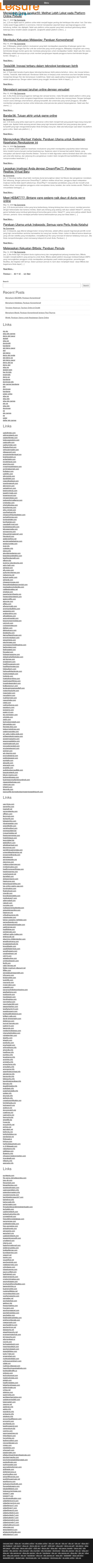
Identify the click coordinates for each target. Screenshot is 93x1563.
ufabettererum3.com (11, 1500)
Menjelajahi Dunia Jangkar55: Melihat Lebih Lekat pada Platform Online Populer (44, 14)
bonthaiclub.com (9, 522)
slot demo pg (8, 357)
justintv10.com (8, 1025)
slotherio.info (8, 1098)
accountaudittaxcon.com (12, 1418)
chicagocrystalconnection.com (14, 1156)
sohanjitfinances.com (11, 1476)
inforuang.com (8, 975)
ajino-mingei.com (9, 510)
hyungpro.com (8, 1308)
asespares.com (9, 611)
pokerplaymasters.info (11, 1192)
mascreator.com (9, 693)
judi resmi (17, 1546)
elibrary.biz (7, 560)
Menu (46, 2)
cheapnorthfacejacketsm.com (14, 514)
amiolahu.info (8, 1062)
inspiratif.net (7, 809)
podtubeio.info (8, 1088)
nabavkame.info (9, 1148)
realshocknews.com (10, 1378)
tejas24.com (7, 1040)
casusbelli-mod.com (10, 524)
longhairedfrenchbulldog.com (14, 1284)
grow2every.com (9, 661)
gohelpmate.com (9, 932)
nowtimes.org (8, 1112)
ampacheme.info (9, 1064)
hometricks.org (8, 1438)
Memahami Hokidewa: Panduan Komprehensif (23, 302)
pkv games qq (15, 1553)
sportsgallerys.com (10, 1325)
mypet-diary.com (9, 984)
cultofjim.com (8, 473)
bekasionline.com (9, 821)
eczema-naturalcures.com (13, 563)
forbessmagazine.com (11, 654)
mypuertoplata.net (10, 833)
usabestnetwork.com (11, 1235)
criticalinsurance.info (11, 915)
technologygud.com (10, 1375)
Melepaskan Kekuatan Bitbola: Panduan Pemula (33, 248)
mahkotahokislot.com (11, 1358)
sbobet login (7, 369)
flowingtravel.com (9, 891)
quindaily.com (8, 760)
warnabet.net (8, 1129)
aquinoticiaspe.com (10, 1281)
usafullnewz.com (9, 432)
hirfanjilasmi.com (9, 1435)
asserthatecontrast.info (11, 1071)
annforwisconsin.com (11, 469)
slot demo (6, 353)
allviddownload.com (10, 845)
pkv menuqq (24, 1550)
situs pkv (6, 398)
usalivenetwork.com (10, 1211)
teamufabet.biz (8, 840)
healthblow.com (9, 929)
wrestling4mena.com (11, 941)
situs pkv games (9, 333)
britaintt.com (7, 787)
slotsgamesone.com (10, 879)
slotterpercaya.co (9, 1471)
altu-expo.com (8, 570)
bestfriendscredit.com (11, 558)
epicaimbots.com (9, 640)
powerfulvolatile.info (10, 1090)
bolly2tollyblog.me (10, 1134)
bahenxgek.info (9, 1202)
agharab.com (8, 579)
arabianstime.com (10, 613)
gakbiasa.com (8, 1151)
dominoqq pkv (8, 382)
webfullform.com (9, 842)
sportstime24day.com (11, 1312)
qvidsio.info (7, 1093)
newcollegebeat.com (11, 481)
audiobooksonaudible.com (13, 770)
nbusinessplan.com (10, 823)
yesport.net (7, 1255)
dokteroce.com (8, 1021)
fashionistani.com (9, 647)
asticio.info (7, 1409)
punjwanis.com (8, 1175)
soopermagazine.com (11, 738)
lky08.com (7, 963)
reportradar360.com (10, 1004)
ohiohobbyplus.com (10, 505)
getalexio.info (8, 1416)
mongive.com (8, 905)
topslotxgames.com (10, 871)
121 (24, 273)
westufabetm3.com (10, 1529)
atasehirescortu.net (10, 1332)
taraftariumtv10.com (10, 1009)
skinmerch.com (9, 485)
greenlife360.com (9, 826)
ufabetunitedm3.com (11, 1512)
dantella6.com (8, 876)
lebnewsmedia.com (10, 529)
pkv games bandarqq (11, 384)
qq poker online (28, 1543)
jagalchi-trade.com (10, 493)
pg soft (43, 1546)
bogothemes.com (9, 507)
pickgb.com (7, 1380)
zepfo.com (7, 719)
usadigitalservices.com (11, 948)
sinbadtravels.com (10, 1228)
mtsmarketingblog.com (11, 1033)
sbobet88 (67, 1555)
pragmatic (7, 374)
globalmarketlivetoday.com (13, 657)
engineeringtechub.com (12, 1334)
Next (28, 273)
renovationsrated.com (11, 746)
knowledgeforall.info (10, 944)
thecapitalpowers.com (11, 1486)
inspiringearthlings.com (12, 681)
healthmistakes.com (10, 1382)
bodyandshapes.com (11, 777)
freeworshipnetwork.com (12, 596)
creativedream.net (10, 953)
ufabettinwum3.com (10, 1510)
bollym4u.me (8, 1131)
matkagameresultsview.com (13, 907)
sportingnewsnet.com (11, 1310)
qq (4, 410)
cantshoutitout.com (10, 828)
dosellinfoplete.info (10, 1086)
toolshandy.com (9, 994)
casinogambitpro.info (11, 1190)
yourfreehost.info (9, 512)
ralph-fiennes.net (9, 965)
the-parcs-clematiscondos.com (14, 1178)
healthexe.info (8, 1052)
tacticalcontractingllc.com (12, 1484)
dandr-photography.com (12, 1018)
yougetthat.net (8, 1259)
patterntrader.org (9, 1387)
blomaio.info (7, 1083)
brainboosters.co (9, 457)
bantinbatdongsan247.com (13, 1197)
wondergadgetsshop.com (12, 541)
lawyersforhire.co (9, 1286)
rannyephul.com (9, 1001)
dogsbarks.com (9, 632)
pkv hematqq (46, 1550)
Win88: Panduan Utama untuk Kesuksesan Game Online (27, 317)
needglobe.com (9, 1447)
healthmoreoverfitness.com (13, 869)
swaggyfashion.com (10, 1006)
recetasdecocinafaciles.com (13, 587)
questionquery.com (10, 1011)
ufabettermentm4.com (11, 1503)
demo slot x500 (26, 1548)
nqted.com (7, 702)
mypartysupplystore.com (12, 466)
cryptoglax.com (9, 502)
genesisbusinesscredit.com (13, 972)
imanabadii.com (9, 1158)
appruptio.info (8, 1163)
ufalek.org (7, 1363)
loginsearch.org (9, 1105)
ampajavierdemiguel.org (12, 454)
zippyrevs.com (8, 862)
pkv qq (5, 403)
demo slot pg (8, 362)
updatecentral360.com (11, 1399)
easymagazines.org (10, 1433)
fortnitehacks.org (9, 1103)
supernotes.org (9, 1394)
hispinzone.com (9, 881)
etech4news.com (9, 642)
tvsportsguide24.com (11, 1346)
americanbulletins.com (11, 608)
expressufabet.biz (9, 830)
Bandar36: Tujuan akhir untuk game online (30, 115)
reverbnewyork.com (10, 483)
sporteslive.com (9, 1315)
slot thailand (7, 1546)
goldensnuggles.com (11, 1247)
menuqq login (8, 1543)
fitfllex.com (7, 970)
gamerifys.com (8, 806)
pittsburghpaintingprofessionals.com (17, 1455)
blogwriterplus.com (10, 1185)
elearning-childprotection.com (14, 939)
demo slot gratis (9, 355)
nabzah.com (7, 903)
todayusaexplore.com (11, 440)
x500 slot (51, 1546)
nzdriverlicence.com (10, 705)
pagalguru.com (8, 707)
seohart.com (7, 750)
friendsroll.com (8, 536)
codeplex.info (8, 548)
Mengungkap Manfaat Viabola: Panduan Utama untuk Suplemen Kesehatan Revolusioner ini (44, 140)
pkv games (7, 413)
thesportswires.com (10, 1305)
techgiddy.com (8, 1209)
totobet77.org (8, 1496)
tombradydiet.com (10, 519)
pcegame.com (8, 710)
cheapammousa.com (11, 582)
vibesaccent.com (9, 452)
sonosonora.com (9, 531)
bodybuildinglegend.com (12, 1013)
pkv (4, 386)
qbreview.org (8, 857)
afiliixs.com (7, 604)
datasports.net (8, 1329)
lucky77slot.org (8, 1353)
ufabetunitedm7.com (11, 1515)
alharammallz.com (10, 606)
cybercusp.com (9, 784)
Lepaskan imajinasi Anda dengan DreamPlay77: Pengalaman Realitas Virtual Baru (42, 169)
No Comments (19, 20)
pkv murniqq (35, 1550)
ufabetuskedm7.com (11, 1517)
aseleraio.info (8, 1406)
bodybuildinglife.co (10, 1370)
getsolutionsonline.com (11, 910)
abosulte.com (8, 763)
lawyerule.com (8, 1028)
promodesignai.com (10, 755)
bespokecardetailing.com (12, 555)
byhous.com (7, 1141)
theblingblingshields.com (12, 1317)
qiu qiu (5, 331)
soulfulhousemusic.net (11, 1479)
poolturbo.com (8, 1042)
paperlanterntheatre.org (12, 594)
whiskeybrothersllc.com (12, 1532)
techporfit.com (8, 818)
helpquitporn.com (9, 669)
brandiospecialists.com (11, 895)
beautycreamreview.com (12, 620)
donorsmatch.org (9, 1110)
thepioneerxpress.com (11, 835)
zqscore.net (7, 1404)
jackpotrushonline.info (11, 1214)
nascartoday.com (9, 700)
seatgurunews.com (10, 543)
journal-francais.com (11, 1023)
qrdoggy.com (8, 1373)
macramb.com (8, 982)
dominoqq (7, 389)
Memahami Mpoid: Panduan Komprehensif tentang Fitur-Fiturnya (30, 312)
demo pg (6, 377)
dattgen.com (7, 628)
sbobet (5, 338)
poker (5, 418)
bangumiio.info (8, 1076)
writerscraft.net (8, 936)
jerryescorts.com (9, 1337)
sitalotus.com (8, 1392)
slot (4, 350)
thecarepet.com (9, 1182)
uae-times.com (8, 804)
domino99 (7, 343)
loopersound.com (9, 495)
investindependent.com (12, 683)
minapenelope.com (10, 498)
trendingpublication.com (12, 1498)
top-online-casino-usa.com (13, 886)
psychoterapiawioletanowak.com (15, 1459)
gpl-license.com (9, 659)
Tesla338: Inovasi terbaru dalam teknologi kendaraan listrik (40, 65)
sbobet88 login (8, 1558)
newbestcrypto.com (10, 1264)
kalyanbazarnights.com (12, 883)
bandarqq (6, 345)
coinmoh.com (8, 623)
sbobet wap (20, 1558)
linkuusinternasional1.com (13, 534)
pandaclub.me (8, 1136)
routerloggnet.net (9, 874)
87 (20, 273)
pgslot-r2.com (8, 712)
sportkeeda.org (9, 1423)
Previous (6, 273)
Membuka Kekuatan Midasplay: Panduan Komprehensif (38, 39)
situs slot (84, 1543)
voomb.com (7, 1341)
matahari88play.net (10, 1291)
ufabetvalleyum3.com (11, 1524)
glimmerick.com (9, 476)
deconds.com (8, 789)
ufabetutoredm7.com (11, 1522)
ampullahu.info (8, 1066)
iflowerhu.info (8, 1153)
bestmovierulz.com (10, 490)
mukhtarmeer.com (10, 697)
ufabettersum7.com (10, 1505)
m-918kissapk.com (10, 1146)
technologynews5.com (11, 722)
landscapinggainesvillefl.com (14, 688)
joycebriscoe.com (9, 461)
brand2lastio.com (9, 946)
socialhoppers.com (10, 951)
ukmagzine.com (9, 1231)
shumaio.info (8, 1095)
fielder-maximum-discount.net (14, 968)
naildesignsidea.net (10, 589)
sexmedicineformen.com (12, 1467)
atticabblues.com (9, 616)
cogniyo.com (8, 1431)
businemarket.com (10, 1288)
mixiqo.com (7, 1445)
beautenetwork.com (10, 772)
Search (6, 281)
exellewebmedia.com (11, 1223)
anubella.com (8, 767)
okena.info (7, 551)
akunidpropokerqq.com (12, 553)
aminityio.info (8, 1059)
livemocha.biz (8, 1117)
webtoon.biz (7, 1303)
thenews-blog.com (10, 726)
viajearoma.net (8, 575)
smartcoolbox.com (10, 1474)
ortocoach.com (8, 1450)
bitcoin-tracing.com (10, 775)
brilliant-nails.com (9, 1016)
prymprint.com (8, 1421)
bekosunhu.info (9, 1078)
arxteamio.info (8, 1414)
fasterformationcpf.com (12, 1245)
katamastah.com (9, 1402)
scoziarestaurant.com (11, 748)
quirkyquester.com (10, 1464)
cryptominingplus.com (11, 1279)
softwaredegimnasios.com (13, 736)
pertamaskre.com (9, 1204)
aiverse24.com (8, 765)
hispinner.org (8, 912)
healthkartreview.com (11, 666)
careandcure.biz (9, 1428)
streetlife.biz (7, 1119)
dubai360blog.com (10, 1351)
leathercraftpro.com (10, 1440)
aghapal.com (8, 567)
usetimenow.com (9, 927)
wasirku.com (7, 1037)
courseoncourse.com (11, 1194)
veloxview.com (8, 1527)
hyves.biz (6, 1122)
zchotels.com (8, 717)
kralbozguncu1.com (10, 685)
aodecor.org (7, 1107)
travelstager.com (9, 997)
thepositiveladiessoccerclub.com (15, 584)
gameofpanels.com (10, 922)
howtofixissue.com (10, 838)
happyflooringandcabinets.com (14, 1368)
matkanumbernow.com (11, 864)
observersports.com (10, 1276)
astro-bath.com (9, 565)
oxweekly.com (8, 987)
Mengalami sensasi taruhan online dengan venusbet (36, 89)
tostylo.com (7, 1257)
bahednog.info (8, 1199)
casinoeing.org (8, 1115)
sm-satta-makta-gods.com (13, 734)
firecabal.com (8, 652)
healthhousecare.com (11, 664)
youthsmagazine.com (11, 1296)
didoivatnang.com (9, 630)
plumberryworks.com (11, 1457)
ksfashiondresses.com (11, 1385)
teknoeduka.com (9, 724)
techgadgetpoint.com (11, 1344)
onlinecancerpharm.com (12, 1361)
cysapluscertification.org (12, 1100)
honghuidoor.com (9, 888)
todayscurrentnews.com (12, 1491)
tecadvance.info (9, 1057)
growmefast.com (9, 1356)
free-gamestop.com (10, 1226)
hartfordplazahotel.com (12, 1143)
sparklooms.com (9, 1481)
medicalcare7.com (10, 898)
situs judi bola (78, 1555)
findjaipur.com (8, 471)
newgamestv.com (9, 1322)
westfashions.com (10, 992)
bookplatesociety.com (11, 526)
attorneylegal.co (9, 1339)
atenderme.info (9, 1074)
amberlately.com (9, 459)
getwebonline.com (10, 958)
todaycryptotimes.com (11, 729)
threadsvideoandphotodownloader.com (18, 1206)
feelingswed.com (9, 649)
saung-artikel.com (10, 1272)
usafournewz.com (9, 445)
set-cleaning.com (9, 753)
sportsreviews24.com (11, 1349)
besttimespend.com (10, 1426)
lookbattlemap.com (10, 1250)
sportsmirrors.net (9, 1327)
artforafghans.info (9, 1047)
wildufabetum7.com (10, 1534)
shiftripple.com (8, 1469)
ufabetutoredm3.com (11, 1520)
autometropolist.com (11, 618)
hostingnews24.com (10, 673)
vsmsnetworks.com (10, 811)
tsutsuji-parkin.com (10, 577)
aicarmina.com (8, 464)
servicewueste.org (10, 859)
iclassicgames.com (10, 1269)
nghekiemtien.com (10, 1035)
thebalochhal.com (9, 447)
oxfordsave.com (9, 1267)
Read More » (8, 34)
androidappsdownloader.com (14, 924)
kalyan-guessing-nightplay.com (15, 919)
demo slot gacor (9, 336)
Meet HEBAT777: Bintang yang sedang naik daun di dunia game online (44, 199)
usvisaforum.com (9, 488)
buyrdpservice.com (10, 1252)
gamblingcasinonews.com (13, 850)
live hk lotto (7, 372)
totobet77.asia (8, 1493)
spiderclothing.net (9, 538)
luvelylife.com (8, 980)
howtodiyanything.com (11, 678)
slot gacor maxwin (66, 1548)
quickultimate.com (10, 1462)
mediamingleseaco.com (12, 1030)
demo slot (6, 365)
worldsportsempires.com (12, 1397)
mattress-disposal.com (11, 1365)
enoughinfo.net (8, 1124)
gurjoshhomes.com (10, 517)
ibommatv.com (8, 816)
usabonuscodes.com (11, 731)
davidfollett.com (9, 478)
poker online (7, 394)
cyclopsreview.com (10, 625)
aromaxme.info (8, 1069)
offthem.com (7, 813)
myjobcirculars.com (10, 866)
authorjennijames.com (11, 572)
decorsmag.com (9, 847)
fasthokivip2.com (9, 1274)
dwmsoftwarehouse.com (12, 635)
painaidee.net (8, 1298)
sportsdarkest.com (10, 1300)
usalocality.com (9, 442)
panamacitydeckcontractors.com (15, 989)
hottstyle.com (8, 676)
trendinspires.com (10, 999)
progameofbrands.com (11, 854)
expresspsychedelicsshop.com (14, 644)
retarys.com (7, 1243)
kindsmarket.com (9, 977)
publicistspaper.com (10, 758)
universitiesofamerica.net (12, 852)
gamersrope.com (9, 1221)
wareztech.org (8, 1233)
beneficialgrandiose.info (12, 1081)
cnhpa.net (7, 1390)
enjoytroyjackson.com (11, 637)
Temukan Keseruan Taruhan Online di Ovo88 (22, 307)
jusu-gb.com (7, 1180)
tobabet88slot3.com (10, 1488)
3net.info (6, 546)
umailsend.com (9, 1240)
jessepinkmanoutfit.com (12, 1238)
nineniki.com (7, 893)
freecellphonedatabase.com (13, 1219)
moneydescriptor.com (11, 1293)
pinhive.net (7, 1127)
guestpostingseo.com (11, 1187)
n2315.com (7, 956)
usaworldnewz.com (10, 437)
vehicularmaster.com (11, 449)
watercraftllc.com (9, 599)
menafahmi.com (9, 695)
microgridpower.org (10, 1443)
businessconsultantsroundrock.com (16, 779)
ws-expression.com (10, 714)
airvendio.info (8, 1050)
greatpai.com (8, 591)
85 (15, 273)
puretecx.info (8, 1054)
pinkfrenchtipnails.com (11, 1320)
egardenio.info (8, 1411)
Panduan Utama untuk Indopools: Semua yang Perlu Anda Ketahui (45, 224)
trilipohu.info (7, 1160)
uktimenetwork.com (10, 435)
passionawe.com (9, 1452)
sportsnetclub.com (10, 1262)
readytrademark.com (11, 743)
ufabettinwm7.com (10, 1508)
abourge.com (8, 601)
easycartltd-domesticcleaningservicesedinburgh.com (23, 791)
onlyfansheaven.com (11, 960)
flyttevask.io (7, 1139)
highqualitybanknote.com (12, 671)
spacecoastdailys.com (11, 741)
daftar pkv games (9, 420)
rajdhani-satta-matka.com (13, 934)
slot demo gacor (9, 348)
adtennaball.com (9, 900)
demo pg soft (69, 1546)
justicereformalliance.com (12, 500)
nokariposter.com (9, 917)
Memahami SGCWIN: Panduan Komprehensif (22, 298)
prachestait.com (9, 1045)
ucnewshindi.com (9, 1216)
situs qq (6, 341)
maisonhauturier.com (11, 690)
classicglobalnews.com (11, 782)
